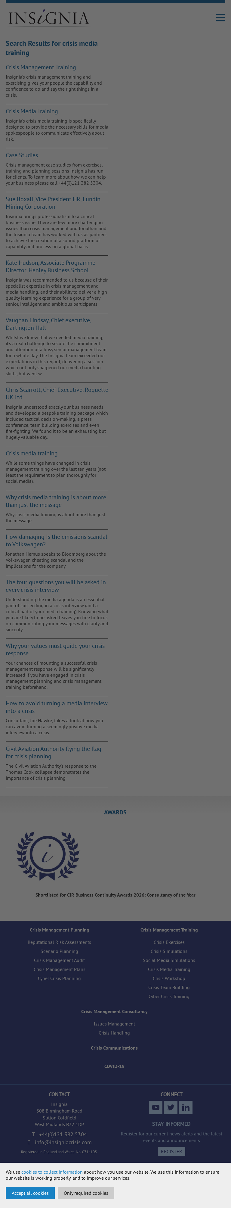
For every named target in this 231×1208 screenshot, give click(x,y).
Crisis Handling (114, 1033)
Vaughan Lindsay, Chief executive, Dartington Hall (48, 323)
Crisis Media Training (32, 111)
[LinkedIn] (185, 1107)
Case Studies (22, 155)
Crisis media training (32, 453)
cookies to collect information (52, 1172)
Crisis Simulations (169, 951)
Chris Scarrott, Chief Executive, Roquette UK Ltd (57, 393)
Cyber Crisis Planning (59, 978)
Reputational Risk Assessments (59, 942)
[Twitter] (170, 1107)
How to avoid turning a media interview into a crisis (57, 706)
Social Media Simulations (169, 960)
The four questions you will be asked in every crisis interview (56, 585)
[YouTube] (155, 1107)
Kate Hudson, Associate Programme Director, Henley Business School (50, 266)
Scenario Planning (59, 951)
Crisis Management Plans (59, 969)
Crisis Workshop (169, 978)
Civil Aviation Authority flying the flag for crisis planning (53, 752)
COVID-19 (114, 1066)
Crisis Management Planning (59, 930)
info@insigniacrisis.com (63, 1142)
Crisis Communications (114, 1048)
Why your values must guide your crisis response (55, 649)
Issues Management (114, 1024)
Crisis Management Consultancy (114, 1011)
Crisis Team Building (169, 987)
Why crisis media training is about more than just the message (56, 500)
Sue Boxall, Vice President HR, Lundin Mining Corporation (53, 202)
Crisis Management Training (41, 67)
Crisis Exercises (169, 942)
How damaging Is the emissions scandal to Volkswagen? (56, 540)
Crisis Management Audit (59, 960)
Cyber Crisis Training (169, 996)
